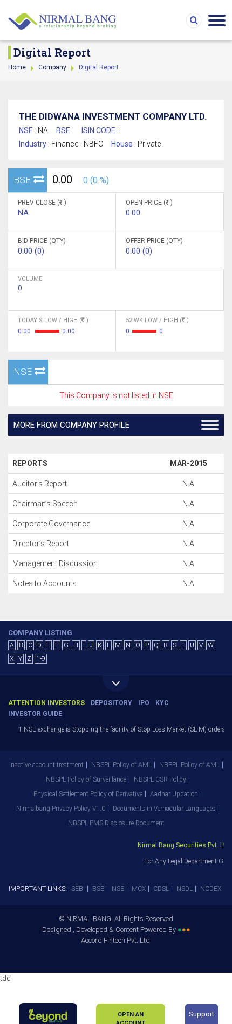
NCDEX (210, 889)
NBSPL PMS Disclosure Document (116, 823)
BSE (98, 889)
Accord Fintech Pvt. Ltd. (116, 940)
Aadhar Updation (174, 794)
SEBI (78, 889)
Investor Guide (35, 714)
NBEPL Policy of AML (189, 765)
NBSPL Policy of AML (121, 765)
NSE (118, 889)
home (17, 67)
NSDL (184, 889)
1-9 (40, 659)
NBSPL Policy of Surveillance (86, 779)
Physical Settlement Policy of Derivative (87, 794)
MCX (139, 889)
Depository (111, 703)
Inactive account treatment (46, 765)
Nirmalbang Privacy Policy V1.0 (60, 808)
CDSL (161, 889)
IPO (143, 703)
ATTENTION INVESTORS (46, 703)
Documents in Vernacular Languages (164, 808)
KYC (162, 703)
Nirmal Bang (62, 21)
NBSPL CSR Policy (160, 779)
